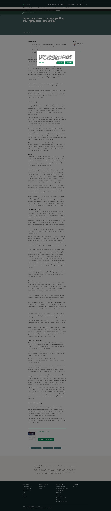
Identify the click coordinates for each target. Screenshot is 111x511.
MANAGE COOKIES (41, 62)
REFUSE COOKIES (60, 62)
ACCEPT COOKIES (69, 62)
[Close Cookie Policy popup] (73, 52)
